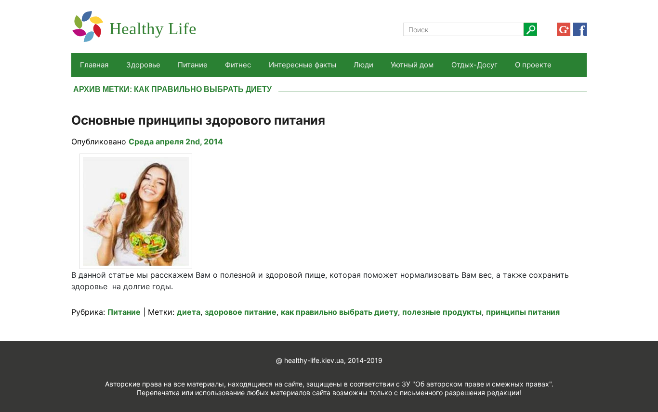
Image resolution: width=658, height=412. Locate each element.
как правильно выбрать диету (339, 312)
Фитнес (238, 64)
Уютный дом (412, 64)
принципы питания (523, 312)
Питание (193, 64)
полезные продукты (442, 312)
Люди (363, 64)
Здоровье (143, 64)
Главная (94, 64)
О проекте (533, 64)
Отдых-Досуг (474, 64)
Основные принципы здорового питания (198, 120)
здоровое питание (240, 312)
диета (188, 312)
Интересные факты (302, 64)
